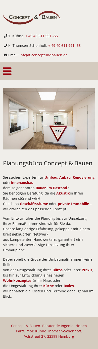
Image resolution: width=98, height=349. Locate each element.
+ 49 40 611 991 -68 (64, 45)
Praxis (87, 269)
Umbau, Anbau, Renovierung (69, 177)
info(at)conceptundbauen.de (44, 55)
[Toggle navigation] (7, 71)
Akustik (63, 193)
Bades (69, 285)
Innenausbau (22, 182)
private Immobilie (73, 203)
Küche (48, 285)
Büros (58, 269)
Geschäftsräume (34, 203)
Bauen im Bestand (51, 187)
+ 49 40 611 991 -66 (41, 35)
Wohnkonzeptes (17, 280)
